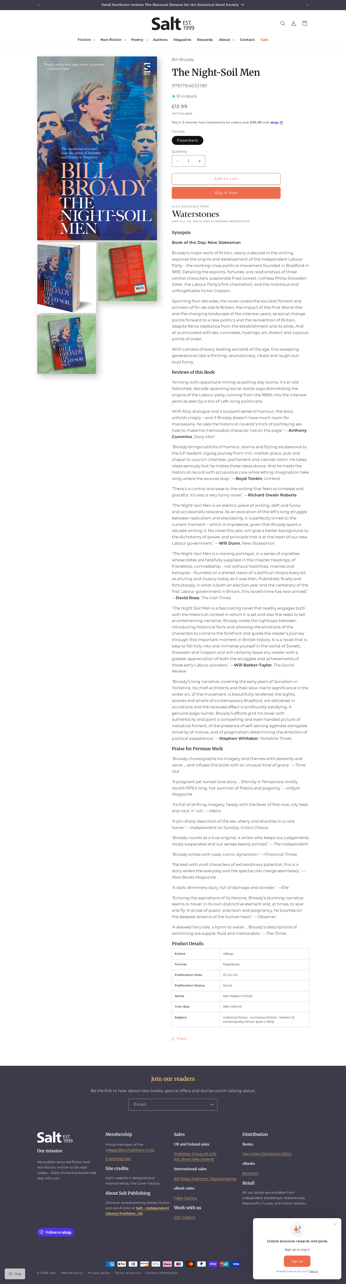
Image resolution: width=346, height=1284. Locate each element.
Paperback (187, 140)
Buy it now (226, 192)
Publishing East (118, 1159)
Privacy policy (99, 1273)
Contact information (161, 1273)
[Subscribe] (211, 1104)
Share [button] (182, 1039)
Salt (53, 1273)
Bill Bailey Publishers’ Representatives (205, 1179)
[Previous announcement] (38, 5)
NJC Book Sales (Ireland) (194, 1159)
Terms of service (128, 1273)
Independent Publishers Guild (129, 1150)
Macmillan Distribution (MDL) (267, 1154)
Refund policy (72, 1273)
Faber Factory (185, 1198)
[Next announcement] (307, 5)
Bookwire (250, 1173)
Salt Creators (184, 1217)
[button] (86, 40)
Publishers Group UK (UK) (195, 1154)
